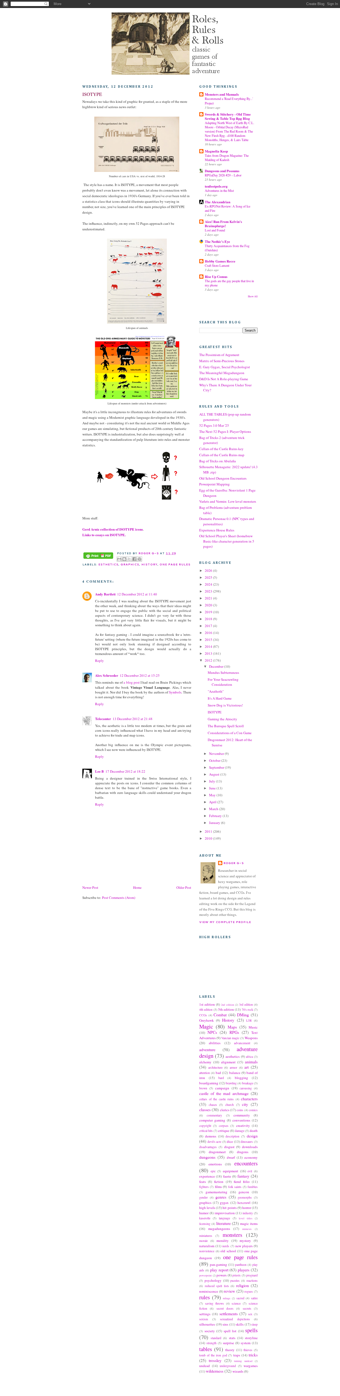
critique (223, 1130)
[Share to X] (129, 559)
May (212, 795)
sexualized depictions (235, 1319)
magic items (249, 1223)
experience (207, 1176)
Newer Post (90, 887)
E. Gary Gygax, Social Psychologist (224, 367)
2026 (209, 570)
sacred (240, 1298)
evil (250, 1171)
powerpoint (205, 1275)
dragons (242, 1151)
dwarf (231, 1157)
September (217, 767)
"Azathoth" (216, 691)
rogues (248, 1291)
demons (210, 1136)
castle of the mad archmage (224, 1093)
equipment (230, 1171)
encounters (246, 1163)
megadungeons (219, 1228)
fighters (204, 1187)
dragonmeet (217, 1151)
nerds (225, 1246)
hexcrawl (243, 1202)
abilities (214, 1042)
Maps (232, 1027)
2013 (209, 653)
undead (204, 1365)
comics (253, 1110)
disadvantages (208, 1147)
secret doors (224, 1308)
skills (240, 1324)
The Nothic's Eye (217, 241)
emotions (215, 1164)
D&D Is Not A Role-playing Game (223, 379)
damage (239, 1131)
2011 (209, 831)
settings (204, 1314)
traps (236, 1355)
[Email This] (119, 559)
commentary (214, 1115)
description (232, 1136)
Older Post (183, 887)
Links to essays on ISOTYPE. (104, 534)
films (218, 1186)
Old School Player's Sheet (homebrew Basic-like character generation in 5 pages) (226, 541)
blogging (241, 1077)
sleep (254, 1324)
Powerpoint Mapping (214, 484)
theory (230, 1349)
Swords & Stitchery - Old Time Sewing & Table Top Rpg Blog (228, 116)
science (236, 1303)
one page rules (175, 564)
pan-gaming (218, 1264)
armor (233, 1067)
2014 (209, 646)
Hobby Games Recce (220, 261)
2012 (209, 660)
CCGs (203, 1015)
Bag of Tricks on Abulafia (217, 461)
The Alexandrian (217, 201)
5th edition (226, 1009)
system (245, 1342)
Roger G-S (233, 863)
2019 (209, 612)
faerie (227, 1176)
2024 (209, 584)
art (246, 1067)
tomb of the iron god (213, 1355)
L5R (249, 1020)
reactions (252, 1281)
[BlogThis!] (124, 559)
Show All (253, 296)
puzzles (235, 1281)
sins (225, 1324)
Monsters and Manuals (222, 94)
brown (203, 1088)
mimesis (247, 1229)
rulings (226, 1298)
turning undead (243, 1361)
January (215, 822)
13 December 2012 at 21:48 (132, 718)
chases (213, 1105)
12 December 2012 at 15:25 (140, 675)
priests (236, 1275)
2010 (209, 838)
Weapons (251, 1037)
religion (242, 1285)
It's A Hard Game (220, 698)
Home (137, 887)
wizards (237, 1371)
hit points (229, 1207)
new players (244, 1245)
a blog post (132, 682)
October (215, 760)
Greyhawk (206, 1020)
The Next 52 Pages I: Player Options (225, 431)
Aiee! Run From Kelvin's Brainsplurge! (223, 223)
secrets (247, 1308)
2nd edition (227, 1004)
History (149, 564)
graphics (130, 564)
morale (203, 1241)
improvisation (225, 1213)
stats (232, 1337)
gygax (224, 1202)
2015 (209, 639)
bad (218, 1072)
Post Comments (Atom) (118, 897)
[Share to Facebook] (134, 559)
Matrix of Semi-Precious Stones (221, 360)
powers (221, 1275)
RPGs (234, 1032)
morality (222, 1240)
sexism (203, 1319)
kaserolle (204, 1218)
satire (254, 1298)
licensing (204, 1224)
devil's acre (214, 1142)
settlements (228, 1313)
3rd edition (246, 1004)
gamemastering (216, 1192)
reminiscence (208, 1291)
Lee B (99, 771)
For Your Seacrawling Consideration (223, 682)
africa (249, 1057)
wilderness (214, 1371)
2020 (209, 605)
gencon (244, 1192)
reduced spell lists (217, 1286)
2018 (209, 618)
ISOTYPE (215, 712)
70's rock (247, 1010)
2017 (209, 625)
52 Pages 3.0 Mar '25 (214, 425)
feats (202, 1181)
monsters (232, 1234)
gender (203, 1197)
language (224, 1218)
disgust (229, 1146)
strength (211, 1343)
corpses (223, 1126)
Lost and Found (215, 230)
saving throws (214, 1303)
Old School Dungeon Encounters (222, 478)
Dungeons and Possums (222, 170)
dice (230, 1141)
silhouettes (207, 1324)
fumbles (253, 1187)
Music (253, 1027)
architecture (215, 1067)
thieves (248, 1350)
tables (205, 1349)
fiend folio (242, 1181)
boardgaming (208, 1083)
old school (228, 1251)
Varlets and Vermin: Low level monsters (227, 501)
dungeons (207, 1157)
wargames (251, 1365)
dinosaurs (247, 1142)
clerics (224, 1109)
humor (204, 1213)
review (229, 1291)
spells (251, 1330)
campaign (222, 1088)
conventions (241, 1120)
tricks (253, 1354)
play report (219, 1269)
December (216, 666)
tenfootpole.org (216, 186)
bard (221, 1078)
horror (246, 1207)
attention (204, 1073)
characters (249, 1098)
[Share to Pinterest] (139, 559)
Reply (99, 660)
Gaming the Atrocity (222, 719)
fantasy (243, 1176)
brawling (231, 1083)
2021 (209, 598)
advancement (242, 1043)
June (212, 788)
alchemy (205, 1062)
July (212, 781)
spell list (230, 1331)
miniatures (205, 1236)
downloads (250, 1146)
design (252, 1136)
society (210, 1331)
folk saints (234, 1187)
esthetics (108, 564)
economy (251, 1157)
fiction (218, 1181)
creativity (243, 1125)
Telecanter (103, 718)
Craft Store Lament (217, 265)
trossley (215, 1360)
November (217, 753)
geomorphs (245, 1197)
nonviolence (206, 1251)
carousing (246, 1088)
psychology (213, 1280)
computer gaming (212, 1120)
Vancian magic (230, 1038)
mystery (245, 1240)
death (254, 1130)
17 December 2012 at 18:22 (125, 771)
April (213, 801)
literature (223, 1223)
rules (204, 1297)
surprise (228, 1342)
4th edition (205, 1010)
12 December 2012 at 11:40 (137, 594)
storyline (251, 1337)
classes (205, 1109)
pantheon (240, 1265)
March (214, 808)
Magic (206, 1026)
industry (248, 1213)
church (229, 1105)
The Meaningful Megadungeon (221, 372)
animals (251, 1061)
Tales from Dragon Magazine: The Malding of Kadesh (227, 157)
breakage (247, 1083)
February (216, 815)
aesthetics (233, 1056)
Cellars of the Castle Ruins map (221, 454)
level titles (245, 1218)
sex (250, 1314)
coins (240, 1110)
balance (234, 1072)
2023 (209, 591)
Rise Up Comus (216, 276)
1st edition (207, 1004)
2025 (209, 577)
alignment (228, 1062)
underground (228, 1366)
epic (213, 1171)
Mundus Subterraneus (223, 672)
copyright (205, 1126)
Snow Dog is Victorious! (225, 705)
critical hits (206, 1131)
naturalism (206, 1245)
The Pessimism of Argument (219, 354)
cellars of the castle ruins (216, 1099)
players (243, 1269)
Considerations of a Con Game (230, 732)
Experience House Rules (216, 530)
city (245, 1104)
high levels (207, 1207)
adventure (207, 1049)
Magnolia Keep (216, 151)
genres (220, 1197)
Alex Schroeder (106, 675)
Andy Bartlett (105, 594)
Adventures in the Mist (219, 190)
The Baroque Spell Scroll (226, 726)
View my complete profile (225, 922)
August (214, 774)
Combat (220, 1014)
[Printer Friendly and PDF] (98, 556)
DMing (243, 1014)
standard (216, 1338)
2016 (209, 632)
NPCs (212, 1032)
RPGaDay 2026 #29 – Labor (223, 175)
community (241, 1115)
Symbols (175, 692)
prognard (252, 1275)
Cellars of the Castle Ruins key (221, 448)
